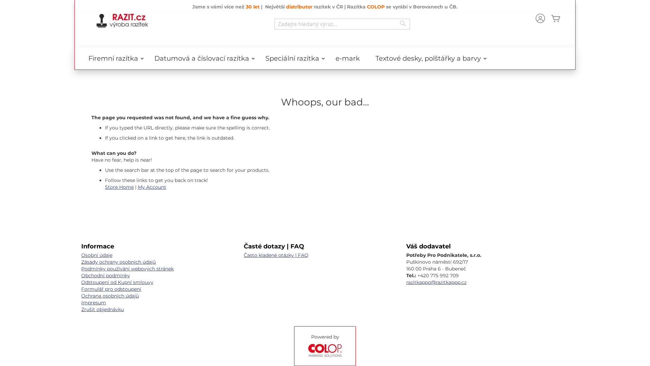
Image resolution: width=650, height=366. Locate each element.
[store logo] (122, 21)
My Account (152, 187)
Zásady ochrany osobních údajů (118, 262)
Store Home (119, 187)
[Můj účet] (540, 19)
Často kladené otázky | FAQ (276, 255)
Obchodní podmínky (105, 275)
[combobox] (342, 24)
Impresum (93, 303)
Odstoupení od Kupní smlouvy (117, 282)
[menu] (325, 58)
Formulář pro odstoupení (111, 289)
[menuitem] (113, 58)
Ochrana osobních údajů (110, 296)
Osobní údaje (96, 255)
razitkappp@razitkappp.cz (436, 282)
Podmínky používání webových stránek (127, 269)
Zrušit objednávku (102, 309)
